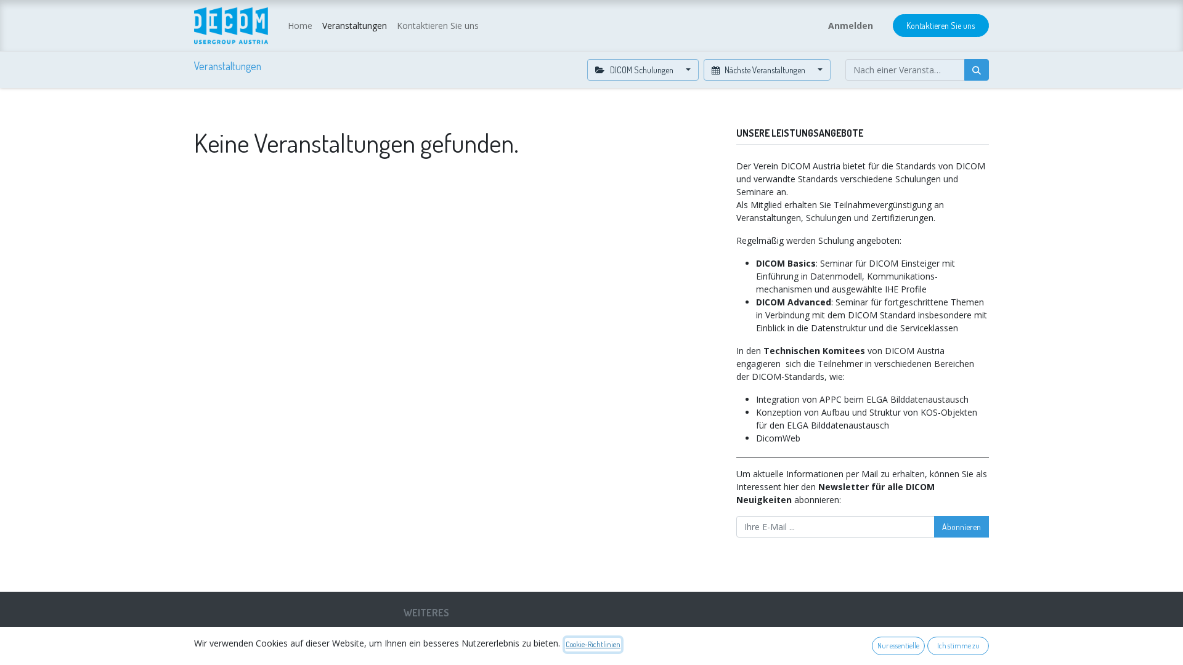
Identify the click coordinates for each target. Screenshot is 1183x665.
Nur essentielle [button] (898, 645)
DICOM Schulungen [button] (641, 70)
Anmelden (850, 25)
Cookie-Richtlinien (593, 644)
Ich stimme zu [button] (958, 645)
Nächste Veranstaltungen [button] (765, 70)
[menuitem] (300, 25)
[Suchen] (976, 70)
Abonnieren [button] (961, 527)
